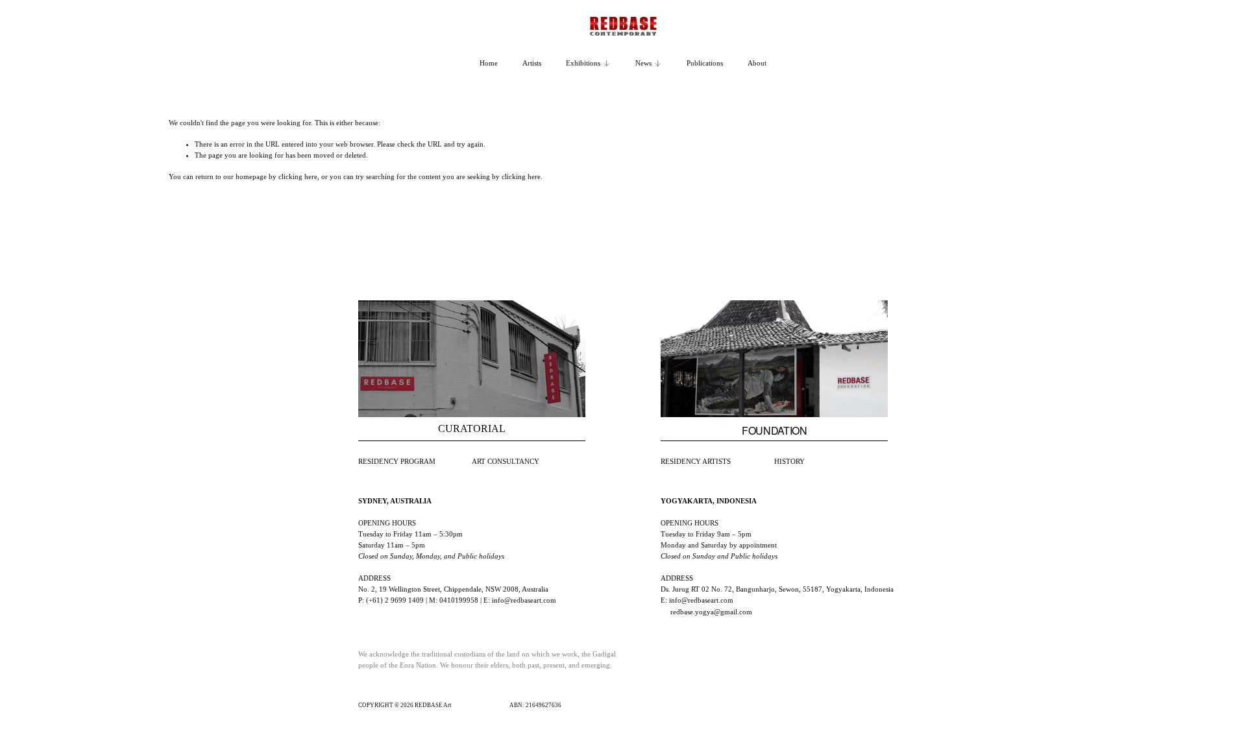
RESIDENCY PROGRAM (396, 461)
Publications (705, 63)
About (757, 63)
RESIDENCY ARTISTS (696, 461)
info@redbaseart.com (524, 600)
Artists (531, 63)
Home (489, 63)
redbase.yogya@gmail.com (711, 612)
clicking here (297, 176)
